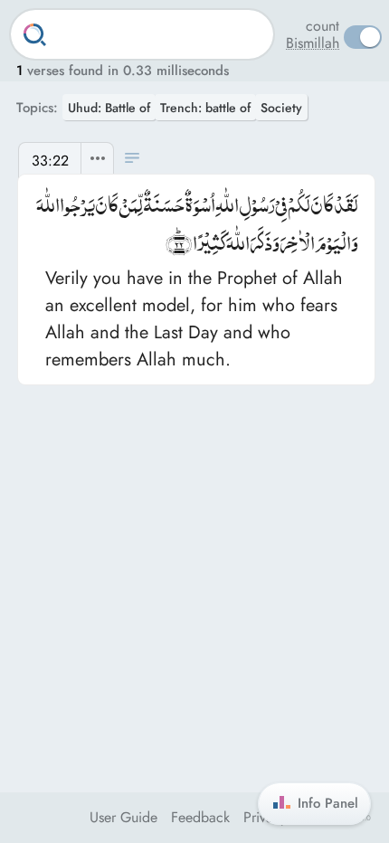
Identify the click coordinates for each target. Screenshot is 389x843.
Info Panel (328, 803)
